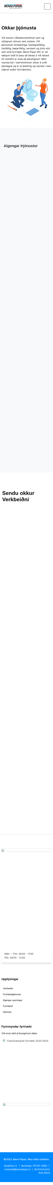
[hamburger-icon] (47, 6)
